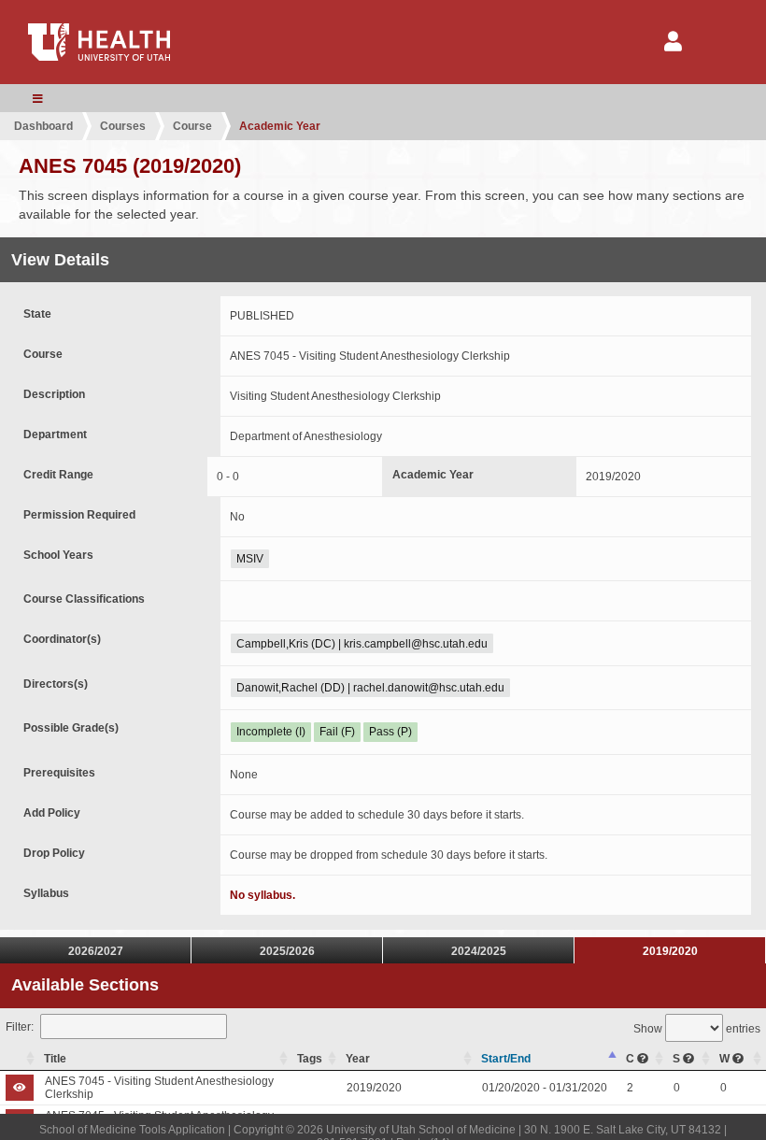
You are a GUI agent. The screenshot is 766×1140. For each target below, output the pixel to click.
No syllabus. (262, 895)
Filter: (20, 1026)
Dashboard (43, 126)
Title (55, 1058)
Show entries (696, 1028)
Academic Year (279, 126)
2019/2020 (670, 951)
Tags (309, 1058)
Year (358, 1058)
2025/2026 (287, 951)
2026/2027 (95, 951)
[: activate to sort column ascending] (19, 1059)
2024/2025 (478, 951)
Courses (123, 126)
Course (192, 126)
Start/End (506, 1058)
